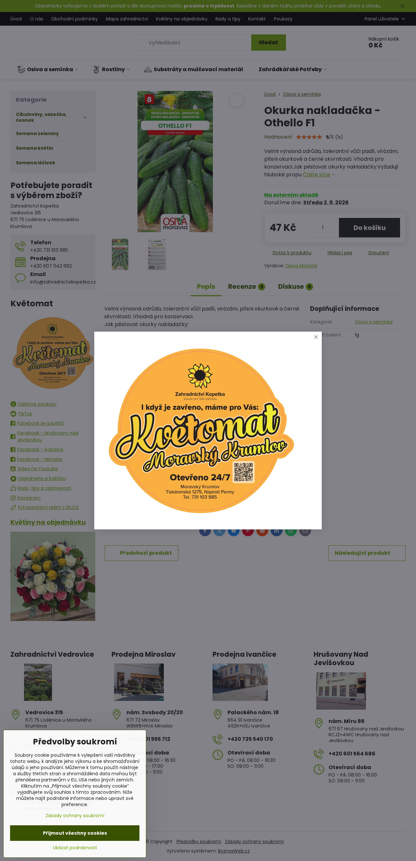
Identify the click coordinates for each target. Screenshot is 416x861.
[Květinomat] (200, 516)
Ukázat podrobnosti (75, 848)
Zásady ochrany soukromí (75, 815)
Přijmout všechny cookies (75, 833)
